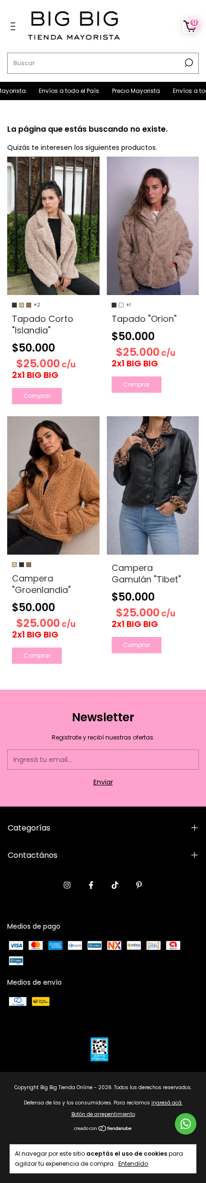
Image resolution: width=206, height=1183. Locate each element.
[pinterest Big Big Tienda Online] (139, 885)
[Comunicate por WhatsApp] (185, 1124)
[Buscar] (188, 63)
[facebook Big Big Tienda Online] (91, 885)
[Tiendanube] (103, 1129)
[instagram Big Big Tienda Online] (67, 885)
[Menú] (14, 26)
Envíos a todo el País (56, 91)
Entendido (133, 1163)
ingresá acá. (167, 1102)
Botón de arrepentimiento (103, 1114)
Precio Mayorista (123, 91)
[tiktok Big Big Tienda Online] (115, 885)
